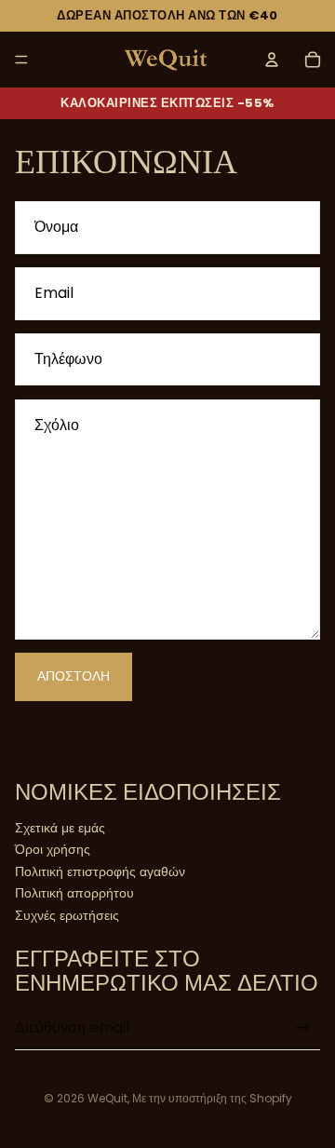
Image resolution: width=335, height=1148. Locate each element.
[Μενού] (21, 59)
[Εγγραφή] (303, 1027)
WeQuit (107, 1098)
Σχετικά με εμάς (60, 827)
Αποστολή (73, 676)
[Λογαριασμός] (271, 59)
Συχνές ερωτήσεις (67, 915)
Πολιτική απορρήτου (74, 893)
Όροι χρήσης (52, 849)
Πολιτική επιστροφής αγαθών (100, 871)
